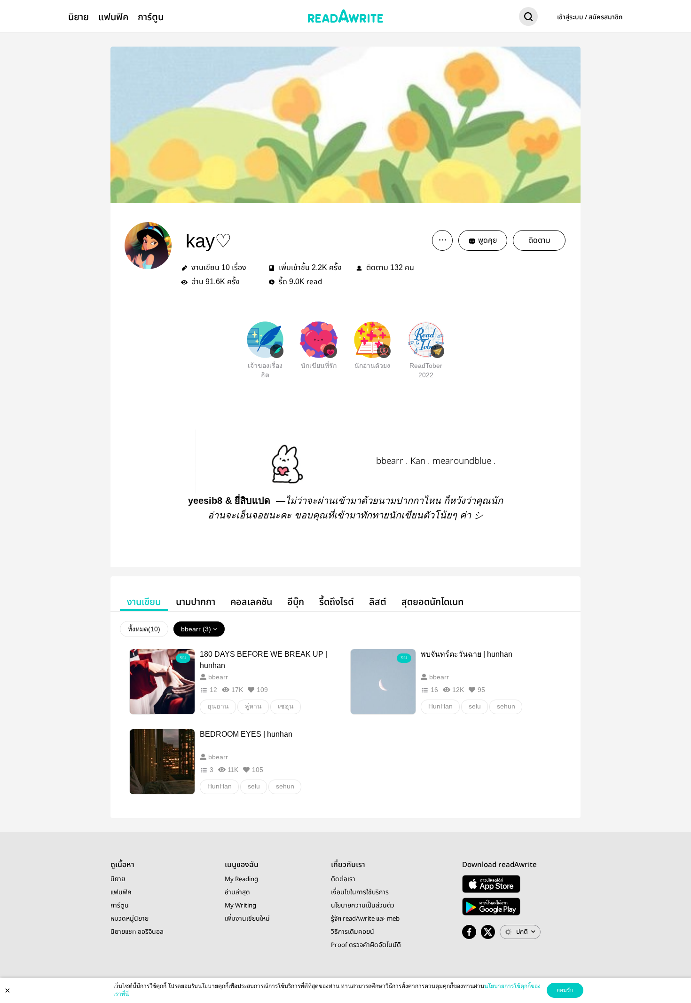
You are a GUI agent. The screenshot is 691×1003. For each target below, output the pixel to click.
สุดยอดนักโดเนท (432, 602)
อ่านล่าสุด (237, 892)
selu (475, 706)
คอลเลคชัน (251, 602)
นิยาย (78, 17)
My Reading (241, 879)
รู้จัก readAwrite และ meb (365, 919)
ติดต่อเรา (343, 879)
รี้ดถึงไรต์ (336, 602)
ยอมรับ (565, 990)
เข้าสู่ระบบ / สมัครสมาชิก (590, 17)
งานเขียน (144, 602)
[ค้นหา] (528, 18)
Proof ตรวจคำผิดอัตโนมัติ (366, 945)
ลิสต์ (377, 602)
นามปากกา (195, 602)
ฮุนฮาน (218, 706)
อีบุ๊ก (295, 602)
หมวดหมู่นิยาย (129, 919)
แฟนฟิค (113, 17)
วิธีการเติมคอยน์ (352, 932)
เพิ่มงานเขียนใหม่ (247, 919)
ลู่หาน (253, 706)
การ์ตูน (151, 17)
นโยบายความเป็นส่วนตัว (362, 905)
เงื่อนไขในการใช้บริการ (360, 892)
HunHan (440, 706)
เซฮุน (286, 706)
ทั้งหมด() (144, 629)
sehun (506, 706)
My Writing (240, 905)
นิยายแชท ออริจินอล (137, 932)
